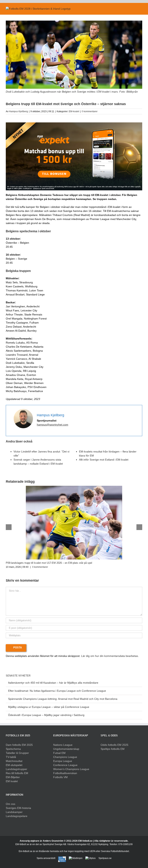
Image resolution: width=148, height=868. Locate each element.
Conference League (65, 765)
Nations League (62, 744)
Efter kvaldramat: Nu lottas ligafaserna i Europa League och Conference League (57, 690)
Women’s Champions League (71, 769)
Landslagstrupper (16, 769)
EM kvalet (12, 781)
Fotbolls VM (60, 777)
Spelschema (13, 748)
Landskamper (14, 812)
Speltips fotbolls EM (112, 748)
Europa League (62, 761)
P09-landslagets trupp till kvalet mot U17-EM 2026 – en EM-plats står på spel (49, 562)
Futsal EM (59, 752)
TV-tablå (11, 756)
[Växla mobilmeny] (140, 9)
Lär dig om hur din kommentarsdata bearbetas (109, 655)
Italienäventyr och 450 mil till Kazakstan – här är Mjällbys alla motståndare (53, 682)
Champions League (65, 756)
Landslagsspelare (16, 816)
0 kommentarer (90, 111)
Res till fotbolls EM (17, 773)
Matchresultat (14, 761)
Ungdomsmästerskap (66, 748)
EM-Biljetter (13, 777)
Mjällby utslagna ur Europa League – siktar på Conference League (48, 706)
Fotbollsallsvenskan (65, 773)
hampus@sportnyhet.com (52, 424)
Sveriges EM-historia (18, 807)
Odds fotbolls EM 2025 (114, 744)
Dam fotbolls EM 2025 (19, 744)
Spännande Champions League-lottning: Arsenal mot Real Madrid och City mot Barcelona (62, 698)
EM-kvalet (74, 111)
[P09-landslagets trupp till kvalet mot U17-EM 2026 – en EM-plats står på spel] (74, 487)
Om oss (10, 803)
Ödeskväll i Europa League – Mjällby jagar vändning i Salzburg (46, 715)
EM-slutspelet (14, 765)
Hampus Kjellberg (18, 111)
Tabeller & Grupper (17, 752)
